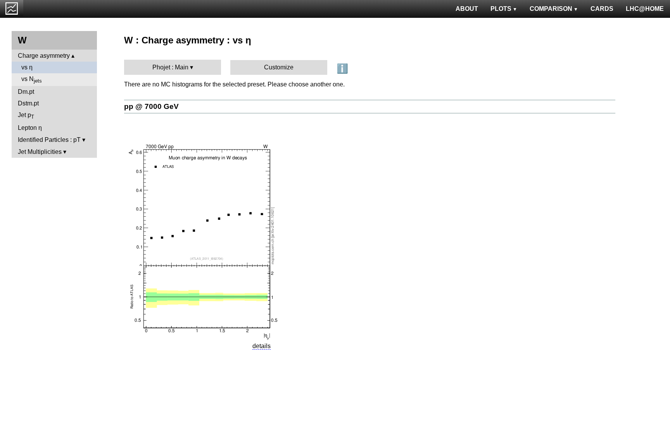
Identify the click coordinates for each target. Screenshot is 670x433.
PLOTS (500, 8)
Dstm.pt (28, 103)
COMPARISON (551, 8)
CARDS (602, 8)
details (261, 346)
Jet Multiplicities (40, 151)
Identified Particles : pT (49, 139)
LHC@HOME (645, 8)
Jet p (26, 116)
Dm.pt (26, 91)
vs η (27, 67)
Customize (279, 67)
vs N (31, 80)
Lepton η (30, 127)
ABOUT (467, 8)
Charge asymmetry (44, 55)
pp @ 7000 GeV (151, 106)
